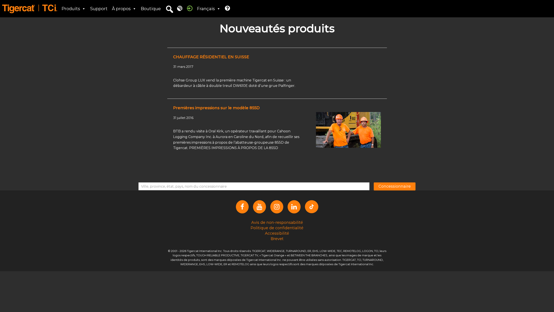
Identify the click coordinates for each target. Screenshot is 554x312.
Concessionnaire (394, 186)
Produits (70, 8)
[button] (169, 9)
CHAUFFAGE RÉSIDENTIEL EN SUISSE (211, 57)
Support (99, 8)
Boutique (151, 8)
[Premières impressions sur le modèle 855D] (348, 129)
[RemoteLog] (180, 8)
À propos (121, 8)
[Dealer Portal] (190, 8)
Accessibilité (277, 233)
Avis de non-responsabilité (277, 222)
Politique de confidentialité (277, 227)
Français (206, 8)
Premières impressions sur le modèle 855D (216, 108)
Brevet (277, 238)
